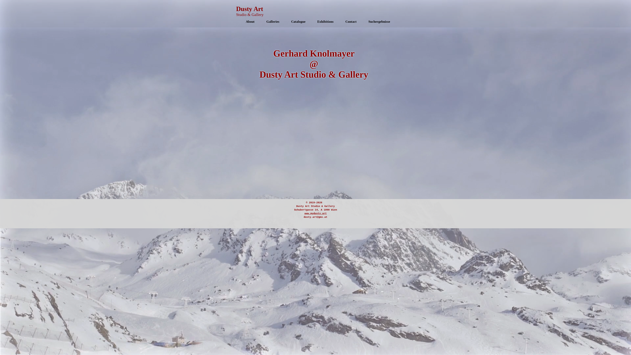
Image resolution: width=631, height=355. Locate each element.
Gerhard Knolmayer (314, 53)
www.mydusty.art (315, 213)
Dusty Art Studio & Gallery (313, 74)
